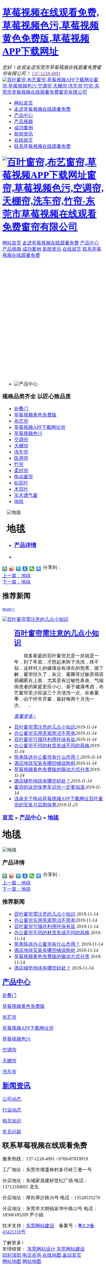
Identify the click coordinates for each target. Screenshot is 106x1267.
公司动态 (11, 1098)
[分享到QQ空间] (4, 568)
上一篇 (16, 575)
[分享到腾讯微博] (18, 568)
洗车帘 (21, 451)
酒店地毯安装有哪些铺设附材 (44, 763)
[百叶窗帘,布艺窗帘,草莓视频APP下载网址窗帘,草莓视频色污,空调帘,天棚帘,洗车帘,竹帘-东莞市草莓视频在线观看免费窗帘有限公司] (53, 92)
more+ (8, 608)
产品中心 (23, 115)
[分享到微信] (31, 568)
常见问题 (11, 1131)
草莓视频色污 (28, 433)
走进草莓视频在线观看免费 (42, 109)
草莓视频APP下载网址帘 (39, 427)
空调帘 (21, 439)
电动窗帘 (23, 476)
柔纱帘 (21, 470)
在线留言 (23, 140)
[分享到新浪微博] (11, 568)
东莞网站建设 (40, 1225)
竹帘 (19, 464)
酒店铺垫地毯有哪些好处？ (42, 780)
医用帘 (21, 458)
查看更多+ (25, 716)
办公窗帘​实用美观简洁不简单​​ (44, 733)
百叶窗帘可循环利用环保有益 (44, 739)
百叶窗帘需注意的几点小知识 (44, 727)
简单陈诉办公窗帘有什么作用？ (47, 944)
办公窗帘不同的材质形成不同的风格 (52, 745)
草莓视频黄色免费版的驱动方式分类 (52, 769)
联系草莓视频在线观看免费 (42, 146)
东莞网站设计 (41, 1248)
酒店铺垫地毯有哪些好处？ (42, 967)
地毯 (19, 501)
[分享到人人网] (25, 568)
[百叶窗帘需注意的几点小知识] (35, 619)
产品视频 (23, 121)
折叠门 (21, 408)
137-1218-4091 (46, 73)
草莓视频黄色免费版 (35, 414)
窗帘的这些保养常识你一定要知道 (49, 787)
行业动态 (11, 1109)
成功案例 (23, 127)
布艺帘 (21, 421)
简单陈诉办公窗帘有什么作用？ (47, 757)
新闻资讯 (23, 133)
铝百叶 (21, 482)
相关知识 (11, 1120)
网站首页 (23, 102)
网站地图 (11, 1261)
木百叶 (21, 489)
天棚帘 (21, 445)
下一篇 (16, 581)
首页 (8, 817)
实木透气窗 (26, 495)
